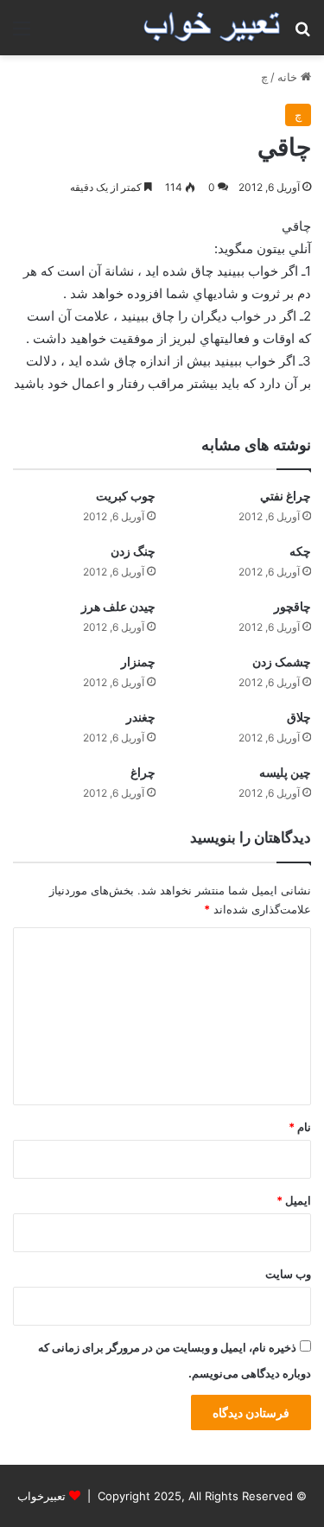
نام (300, 1127)
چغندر (141, 716)
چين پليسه (285, 772)
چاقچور (292, 606)
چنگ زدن (133, 551)
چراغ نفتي (285, 495)
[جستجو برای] (302, 34)
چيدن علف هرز (118, 606)
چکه (300, 551)
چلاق (299, 716)
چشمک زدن (281, 661)
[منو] (21, 34)
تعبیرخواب (41, 1496)
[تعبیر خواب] (212, 27)
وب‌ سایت (288, 1274)
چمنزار (138, 661)
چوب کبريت (126, 495)
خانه (289, 77)
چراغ (143, 772)
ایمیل (293, 1200)
